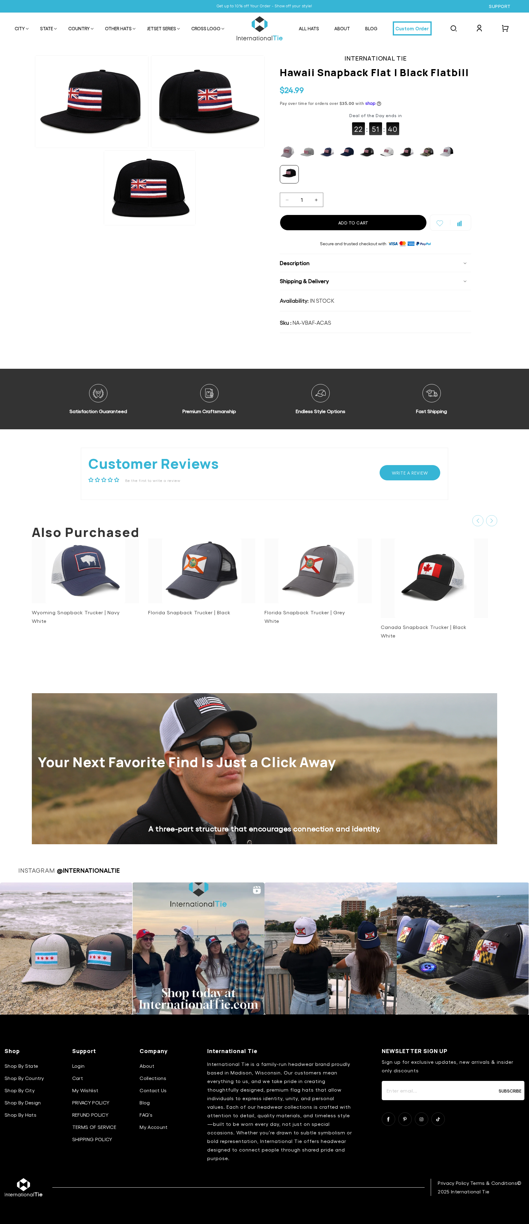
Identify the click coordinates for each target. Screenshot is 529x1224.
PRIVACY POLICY (90, 1102)
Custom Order (412, 28)
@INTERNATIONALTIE (88, 870)
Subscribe (510, 1090)
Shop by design (23, 1102)
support (500, 6)
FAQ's (146, 1115)
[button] (20, 29)
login (78, 1066)
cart (77, 1078)
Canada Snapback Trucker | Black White (424, 631)
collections (153, 1078)
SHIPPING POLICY (92, 1139)
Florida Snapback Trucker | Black (189, 612)
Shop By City (20, 1090)
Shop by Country (24, 1078)
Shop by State (21, 1066)
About (147, 1066)
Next (491, 520)
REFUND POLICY (90, 1115)
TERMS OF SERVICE (94, 1127)
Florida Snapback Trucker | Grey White (304, 616)
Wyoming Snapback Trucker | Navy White (76, 616)
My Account (153, 1127)
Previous (477, 520)
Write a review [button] (410, 472)
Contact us (153, 1090)
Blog (145, 1102)
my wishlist (85, 1090)
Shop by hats (20, 1115)
